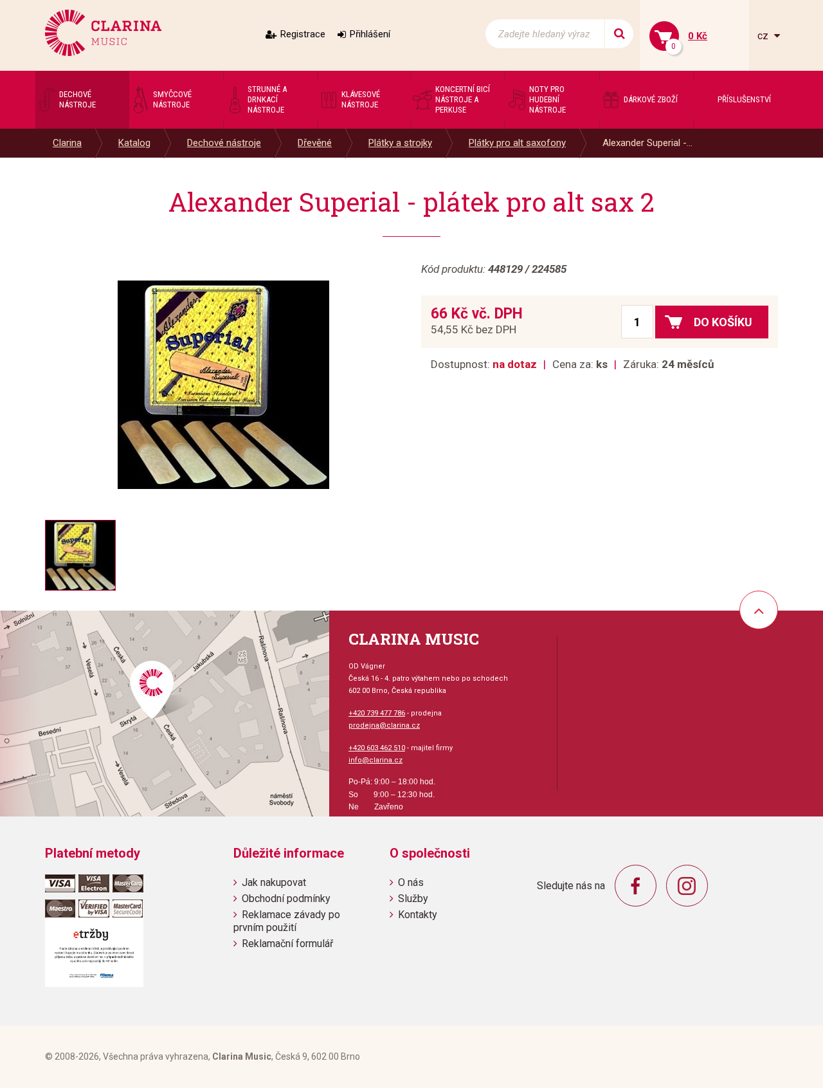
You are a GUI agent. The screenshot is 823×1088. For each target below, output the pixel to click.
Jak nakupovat (274, 882)
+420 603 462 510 (376, 748)
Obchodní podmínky (286, 898)
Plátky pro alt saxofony (517, 143)
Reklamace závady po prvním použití (286, 920)
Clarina (67, 143)
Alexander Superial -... (647, 143)
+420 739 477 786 (376, 713)
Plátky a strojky (400, 143)
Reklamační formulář (287, 943)
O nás (411, 882)
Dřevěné (315, 143)
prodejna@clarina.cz (384, 725)
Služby (413, 898)
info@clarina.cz (375, 760)
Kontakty (417, 914)
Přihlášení (370, 34)
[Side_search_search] (618, 33)
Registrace (302, 34)
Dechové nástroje (224, 143)
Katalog (134, 143)
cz (764, 36)
